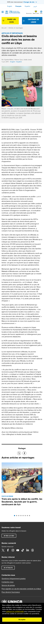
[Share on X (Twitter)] (19, 453)
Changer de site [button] (28, 2)
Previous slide (4, 477)
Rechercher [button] (29, 13)
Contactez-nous (7, 582)
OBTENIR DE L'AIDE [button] (33, 20)
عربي (35, 6)
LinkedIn (27, 550)
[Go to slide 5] (24, 516)
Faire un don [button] (36, 13)
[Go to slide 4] (21, 516)
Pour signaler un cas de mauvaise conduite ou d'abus (21, 589)
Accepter (22, 619)
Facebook (8, 550)
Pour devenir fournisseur (11, 592)
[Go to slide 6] (26, 516)
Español (27, 6)
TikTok (22, 550)
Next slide (40, 477)
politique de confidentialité (15, 611)
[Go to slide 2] (17, 516)
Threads (32, 550)
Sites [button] (41, 13)
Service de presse (8, 585)
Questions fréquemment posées (14, 578)
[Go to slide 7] (28, 516)
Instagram (12, 550)
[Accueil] (12, 12)
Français (18, 6)
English (9, 6)
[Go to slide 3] (19, 516)
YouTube (17, 550)
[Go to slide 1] (15, 516)
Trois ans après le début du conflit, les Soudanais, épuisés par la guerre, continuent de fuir (22, 501)
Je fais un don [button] (9, 535)
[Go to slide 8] (30, 516)
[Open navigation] (3, 12)
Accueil (4, 28)
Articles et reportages (16, 28)
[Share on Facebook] (24, 453)
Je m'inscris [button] (8, 567)
